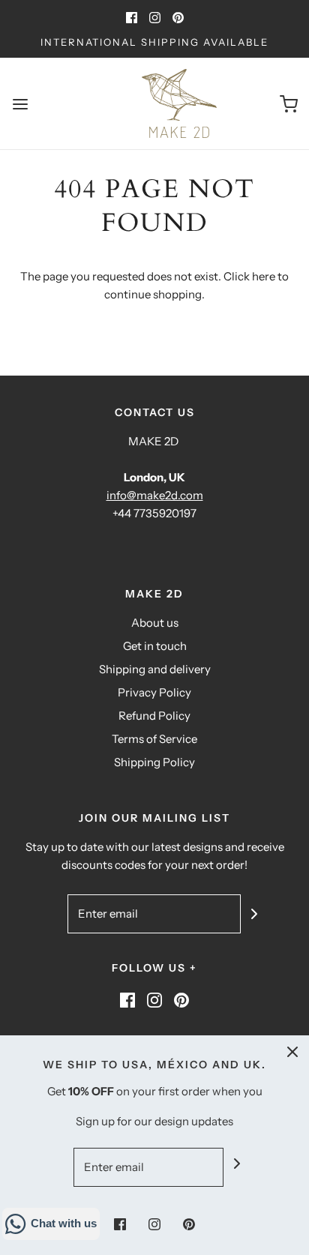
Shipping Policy (154, 762)
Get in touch (155, 646)
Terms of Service (154, 739)
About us (154, 623)
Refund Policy (154, 715)
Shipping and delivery (155, 669)
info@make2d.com (154, 495)
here (263, 276)
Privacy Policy (154, 692)
